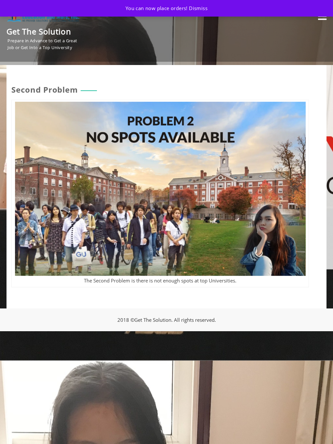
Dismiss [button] (198, 8)
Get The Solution (39, 31)
